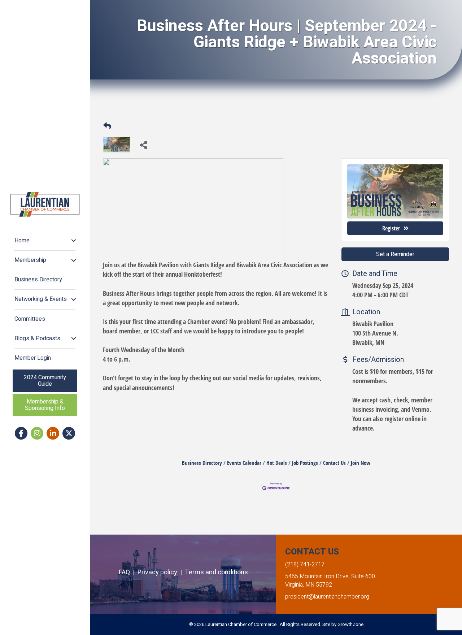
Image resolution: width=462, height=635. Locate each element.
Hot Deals (276, 462)
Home (22, 240)
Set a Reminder (395, 254)
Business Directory (38, 279)
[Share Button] (143, 145)
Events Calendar (244, 462)
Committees (29, 319)
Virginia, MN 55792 (308, 584)
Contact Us (334, 462)
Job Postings (305, 462)
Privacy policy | (161, 572)
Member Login (32, 358)
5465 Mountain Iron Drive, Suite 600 (330, 576)
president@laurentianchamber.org (327, 596)
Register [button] (391, 228)
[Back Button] (107, 125)
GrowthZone (350, 624)
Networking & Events (40, 299)
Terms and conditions (216, 572)
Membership (30, 260)
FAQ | (128, 572)
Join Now (360, 462)
